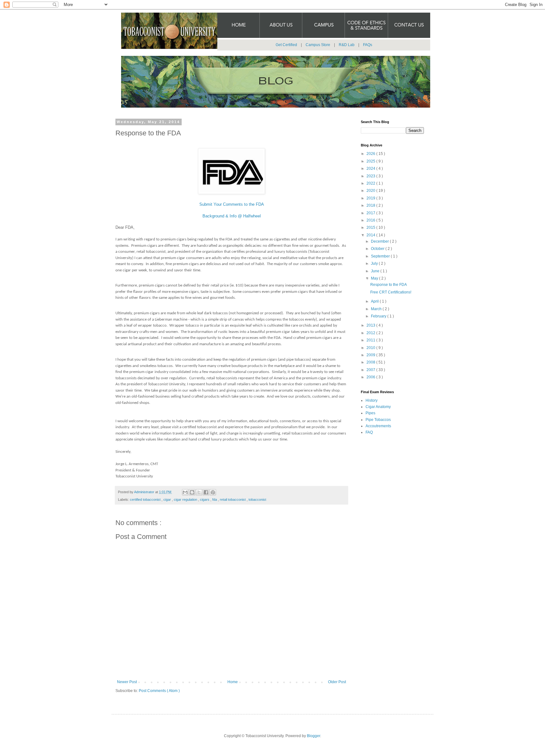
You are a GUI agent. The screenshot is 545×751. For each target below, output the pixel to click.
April (375, 301)
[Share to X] (199, 492)
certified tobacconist (145, 499)
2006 (371, 377)
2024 (371, 168)
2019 (371, 198)
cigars (205, 499)
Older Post (337, 682)
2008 (371, 362)
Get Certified (286, 45)
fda (215, 499)
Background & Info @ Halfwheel (231, 216)
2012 (371, 333)
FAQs (367, 45)
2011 (371, 340)
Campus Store (318, 45)
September (381, 256)
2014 (371, 235)
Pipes (370, 413)
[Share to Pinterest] (213, 492)
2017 (371, 213)
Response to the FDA (388, 284)
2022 (371, 183)
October (378, 248)
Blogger (313, 736)
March (377, 309)
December (380, 241)
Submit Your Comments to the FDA (231, 204)
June (375, 271)
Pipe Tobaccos (378, 419)
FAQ (369, 432)
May (375, 278)
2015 (371, 227)
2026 (371, 153)
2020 (371, 190)
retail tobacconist (233, 499)
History (372, 400)
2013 (371, 325)
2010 (371, 348)
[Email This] (185, 492)
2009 (371, 355)
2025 (371, 161)
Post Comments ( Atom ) (159, 691)
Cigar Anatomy (378, 407)
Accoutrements (378, 426)
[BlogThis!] (192, 492)
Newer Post (127, 682)
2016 (371, 220)
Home (232, 682)
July (375, 263)
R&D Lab (347, 45)
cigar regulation (186, 499)
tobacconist (257, 499)
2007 (371, 370)
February (379, 316)
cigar (167, 499)
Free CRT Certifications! (390, 292)
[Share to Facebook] (206, 492)
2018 (371, 205)
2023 (371, 176)
